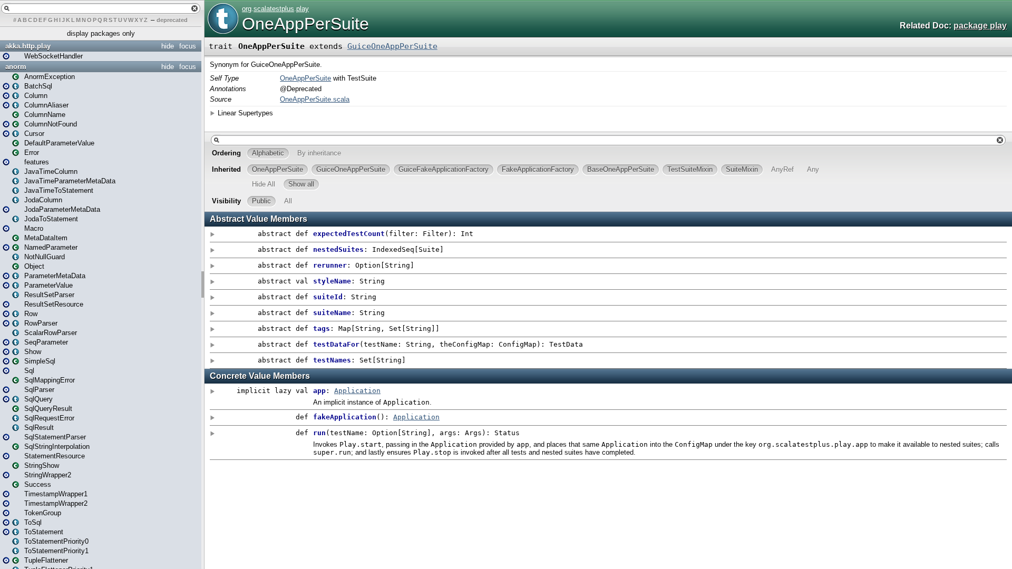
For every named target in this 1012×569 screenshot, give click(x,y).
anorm (15, 67)
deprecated (172, 20)
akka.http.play (28, 46)
